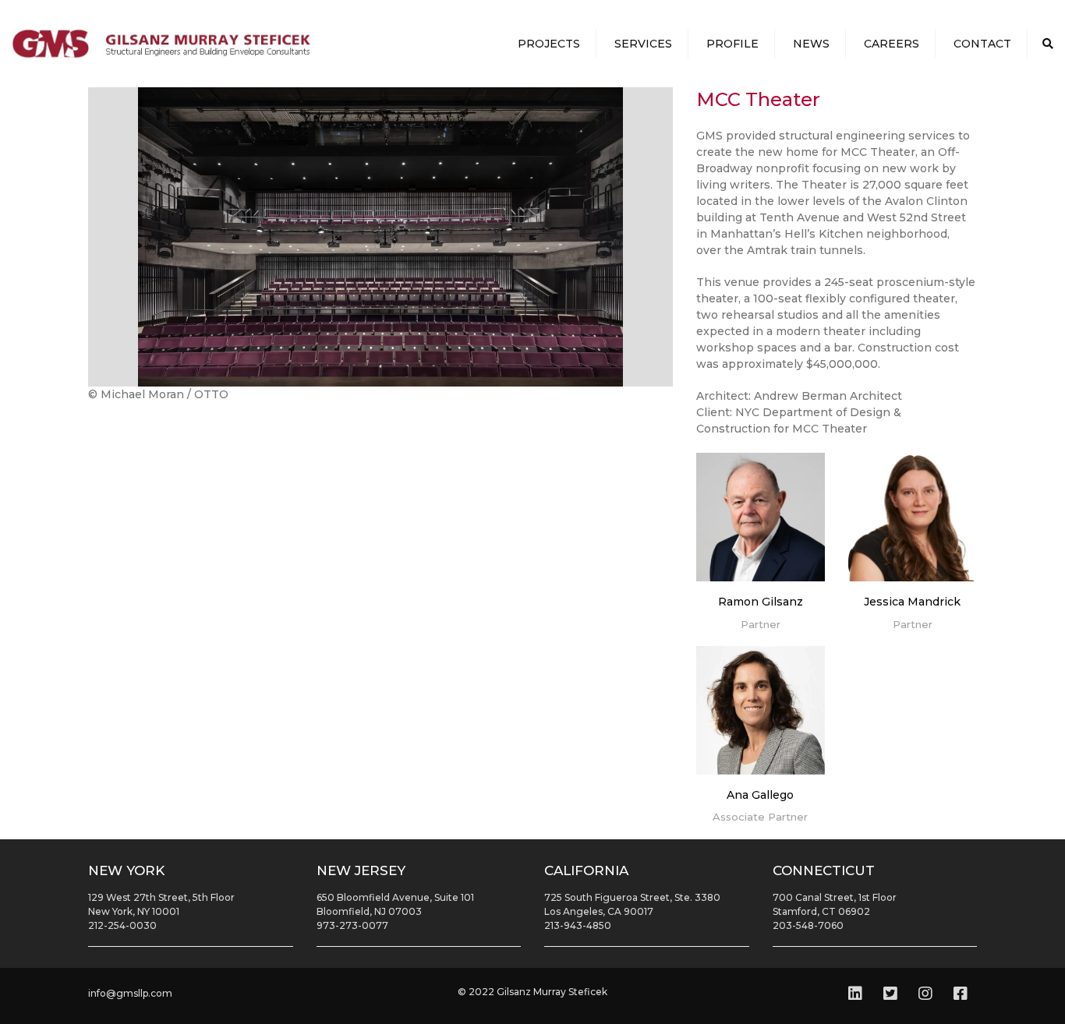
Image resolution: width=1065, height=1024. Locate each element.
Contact (982, 44)
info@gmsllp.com (130, 993)
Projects (549, 44)
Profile (732, 44)
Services (643, 44)
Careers (891, 44)
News (811, 44)
